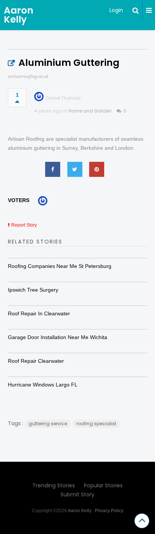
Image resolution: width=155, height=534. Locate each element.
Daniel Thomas (63, 98)
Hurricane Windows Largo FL (43, 385)
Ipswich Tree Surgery (33, 290)
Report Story (24, 225)
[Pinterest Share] (96, 169)
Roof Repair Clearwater (36, 361)
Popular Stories (103, 485)
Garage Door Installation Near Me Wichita (57, 337)
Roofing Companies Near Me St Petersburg (59, 266)
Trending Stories (53, 485)
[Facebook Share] (52, 169)
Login (116, 10)
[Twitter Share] (74, 169)
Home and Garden (90, 111)
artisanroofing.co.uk (28, 76)
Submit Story (77, 494)
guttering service (48, 423)
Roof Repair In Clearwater (39, 313)
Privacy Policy (109, 510)
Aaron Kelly (18, 15)
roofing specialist (96, 423)
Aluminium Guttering (68, 62)
